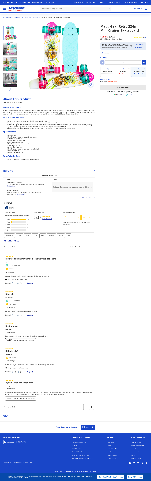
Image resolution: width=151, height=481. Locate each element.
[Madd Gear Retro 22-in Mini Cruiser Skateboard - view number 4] (10, 80)
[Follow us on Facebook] (130, 463)
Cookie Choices (23, 477)
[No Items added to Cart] (146, 8)
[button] (140, 46)
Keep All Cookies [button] (135, 477)
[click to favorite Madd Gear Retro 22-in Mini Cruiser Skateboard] (90, 84)
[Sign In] (135, 8)
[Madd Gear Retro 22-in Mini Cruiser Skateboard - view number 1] (10, 33)
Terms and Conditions (80, 476)
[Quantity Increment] (144, 62)
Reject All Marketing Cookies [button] (111, 477)
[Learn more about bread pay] (129, 94)
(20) (145, 37)
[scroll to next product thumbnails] (10, 89)
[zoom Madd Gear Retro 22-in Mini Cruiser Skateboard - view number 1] (61, 55)
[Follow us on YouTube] (138, 463)
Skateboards (36, 17)
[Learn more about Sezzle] (119, 94)
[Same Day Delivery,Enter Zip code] (138, 72)
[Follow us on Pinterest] (146, 463)
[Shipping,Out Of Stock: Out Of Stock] (123, 72)
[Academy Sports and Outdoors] (16, 9)
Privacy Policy (66, 476)
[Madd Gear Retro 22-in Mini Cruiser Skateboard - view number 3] (10, 64)
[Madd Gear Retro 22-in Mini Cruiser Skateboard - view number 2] (10, 49)
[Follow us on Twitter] (134, 463)
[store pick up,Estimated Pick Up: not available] (107, 72)
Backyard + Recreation (16, 17)
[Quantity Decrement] (102, 62)
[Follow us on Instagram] (142, 463)
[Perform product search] (109, 9)
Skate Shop (28, 17)
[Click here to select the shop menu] (4, 8)
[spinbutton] (123, 62)
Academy (6, 17)
